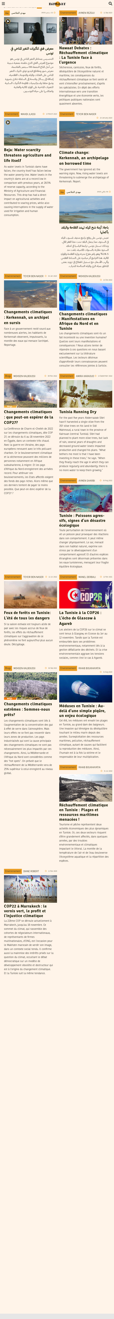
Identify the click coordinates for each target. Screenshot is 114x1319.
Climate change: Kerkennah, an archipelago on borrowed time (84, 158)
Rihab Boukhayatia (89, 668)
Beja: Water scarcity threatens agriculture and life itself (27, 155)
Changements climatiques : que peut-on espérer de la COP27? (28, 417)
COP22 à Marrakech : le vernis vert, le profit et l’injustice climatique (25, 911)
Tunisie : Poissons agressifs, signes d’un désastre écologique (82, 521)
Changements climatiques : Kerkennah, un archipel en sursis (28, 317)
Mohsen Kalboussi (89, 276)
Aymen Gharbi (87, 481)
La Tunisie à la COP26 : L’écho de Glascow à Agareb (80, 618)
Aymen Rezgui (87, 13)
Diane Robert (31, 871)
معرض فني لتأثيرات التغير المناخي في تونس (32, 51)
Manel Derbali (87, 577)
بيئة (7, 13)
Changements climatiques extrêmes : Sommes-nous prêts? (28, 709)
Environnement (68, 13)
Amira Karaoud (85, 376)
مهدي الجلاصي (18, 13)
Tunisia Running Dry (78, 412)
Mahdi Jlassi (28, 114)
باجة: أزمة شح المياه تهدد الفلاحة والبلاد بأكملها (85, 229)
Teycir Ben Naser (86, 114)
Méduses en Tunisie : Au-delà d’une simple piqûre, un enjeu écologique (82, 711)
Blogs (8, 376)
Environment (11, 114)
